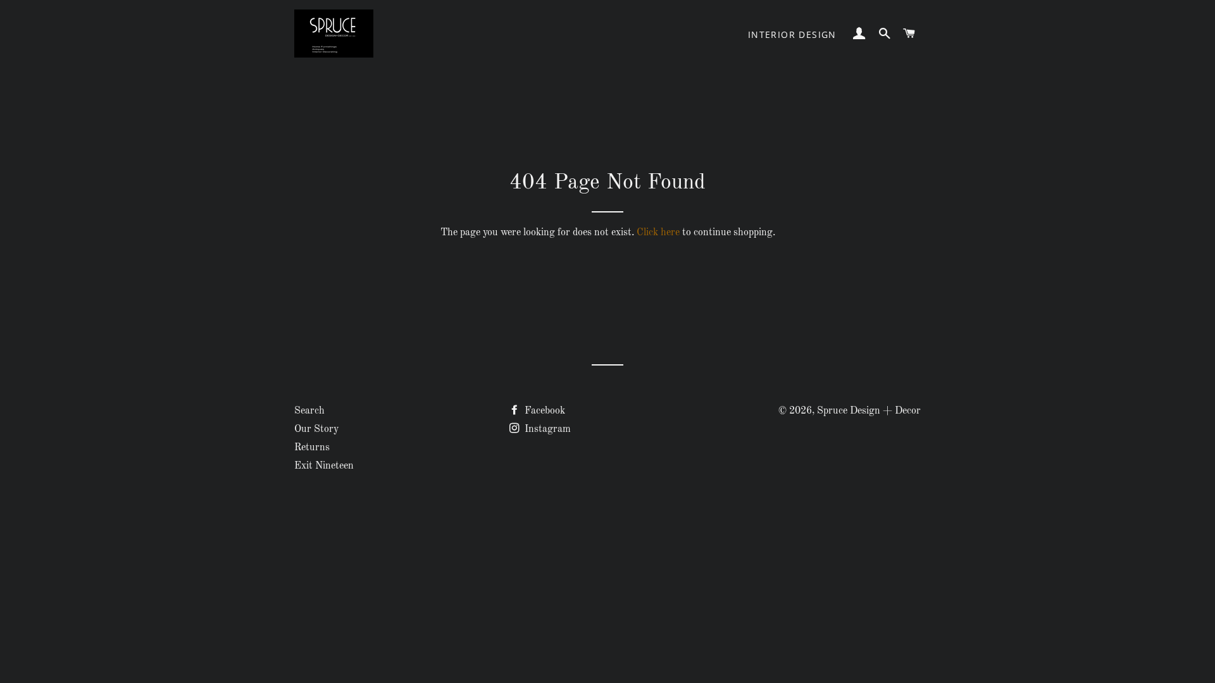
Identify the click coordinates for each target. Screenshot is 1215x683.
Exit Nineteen (324, 466)
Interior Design (792, 34)
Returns (312, 448)
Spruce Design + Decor (869, 411)
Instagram (546, 429)
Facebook (543, 411)
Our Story (316, 429)
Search (309, 411)
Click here (658, 233)
